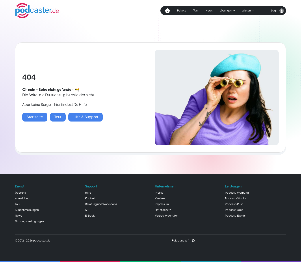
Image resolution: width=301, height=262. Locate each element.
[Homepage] (37, 11)
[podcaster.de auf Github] (193, 240)
